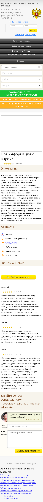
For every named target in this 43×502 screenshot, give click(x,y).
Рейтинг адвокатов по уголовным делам (16, 475)
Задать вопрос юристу (28, 451)
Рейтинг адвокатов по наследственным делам (18, 483)
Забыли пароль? (30, 35)
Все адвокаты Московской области (21, 55)
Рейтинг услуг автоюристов (10, 488)
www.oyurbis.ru (11, 243)
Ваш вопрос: (4, 432)
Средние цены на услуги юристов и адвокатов (21, 105)
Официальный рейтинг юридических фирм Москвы (21, 93)
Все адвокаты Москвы (21, 51)
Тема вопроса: (4, 426)
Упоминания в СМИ (11, 498)
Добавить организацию (21, 46)
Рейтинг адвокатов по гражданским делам (16, 485)
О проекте (21, 61)
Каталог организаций (21, 41)
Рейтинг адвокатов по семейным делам (15, 493)
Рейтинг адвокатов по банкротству (13, 477)
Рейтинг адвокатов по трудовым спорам (16, 491)
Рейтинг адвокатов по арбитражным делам (17, 480)
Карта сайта (8, 496)
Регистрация (19, 35)
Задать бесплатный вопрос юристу (21, 99)
